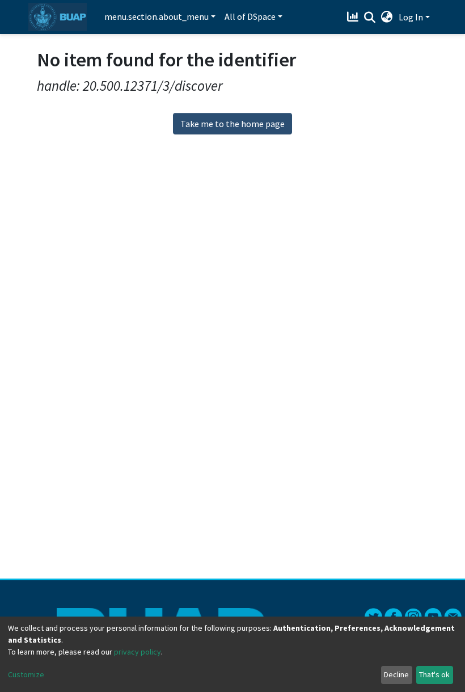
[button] (387, 17)
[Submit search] (370, 17)
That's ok (434, 674)
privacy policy (137, 652)
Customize (26, 674)
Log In (411, 17)
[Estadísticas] (354, 17)
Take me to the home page (232, 123)
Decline (396, 674)
